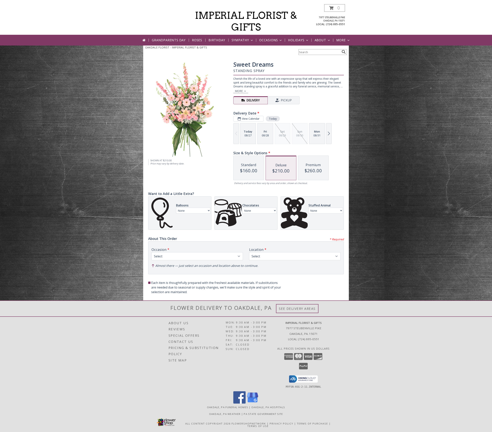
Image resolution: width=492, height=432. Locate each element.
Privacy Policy (281, 423)
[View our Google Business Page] (252, 402)
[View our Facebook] (239, 402)
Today (273, 118)
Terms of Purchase (312, 423)
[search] (344, 52)
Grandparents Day (169, 40)
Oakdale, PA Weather (225, 414)
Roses (197, 40)
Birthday (217, 40)
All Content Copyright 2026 (208, 423)
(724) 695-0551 (335, 24)
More (341, 40)
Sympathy (240, 40)
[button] (334, 8)
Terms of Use (258, 426)
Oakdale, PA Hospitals (268, 407)
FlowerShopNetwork (249, 423)
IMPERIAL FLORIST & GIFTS (246, 21)
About (320, 40)
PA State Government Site (263, 414)
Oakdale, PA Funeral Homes (227, 407)
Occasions (268, 40)
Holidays (296, 40)
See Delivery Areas (297, 308)
